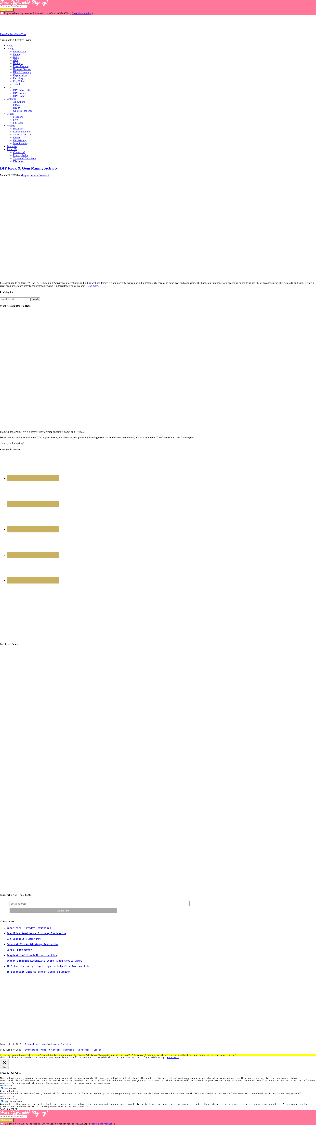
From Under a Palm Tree (13, 34)
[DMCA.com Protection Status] (80, 1044)
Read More (173, 1057)
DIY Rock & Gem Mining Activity (29, 168)
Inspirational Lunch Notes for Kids (32, 955)
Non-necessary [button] (8, 1098)
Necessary (10, 1088)
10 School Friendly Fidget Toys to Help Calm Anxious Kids (48, 966)
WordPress (84, 1050)
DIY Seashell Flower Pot (24, 938)
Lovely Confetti (61, 1044)
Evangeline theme (35, 1044)
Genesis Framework (62, 1050)
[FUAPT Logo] (24, 697)
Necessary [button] (6, 1085)
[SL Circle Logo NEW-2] (24, 746)
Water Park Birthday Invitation (29, 927)
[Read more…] (93, 286)
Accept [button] (162, 1057)
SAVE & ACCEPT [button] (8, 1109)
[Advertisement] (60, 22)
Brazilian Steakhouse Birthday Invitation (36, 933)
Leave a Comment (39, 175)
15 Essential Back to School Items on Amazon (38, 971)
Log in (97, 1050)
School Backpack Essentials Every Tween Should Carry (44, 960)
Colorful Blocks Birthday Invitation (32, 944)
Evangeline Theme (35, 1050)
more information (82, 13)
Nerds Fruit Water (19, 949)
